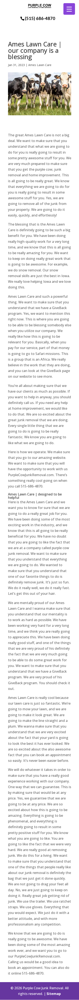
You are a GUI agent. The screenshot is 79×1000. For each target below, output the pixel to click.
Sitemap (54, 993)
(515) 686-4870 (40, 18)
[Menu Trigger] (69, 9)
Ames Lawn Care (39, 65)
